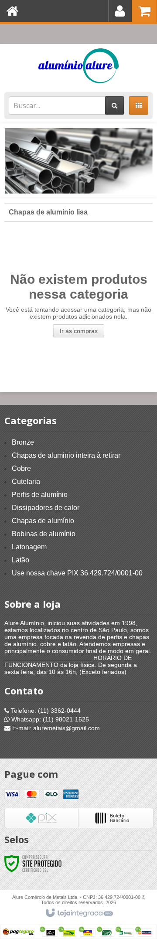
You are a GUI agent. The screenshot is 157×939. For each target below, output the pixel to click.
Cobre (21, 468)
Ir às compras (79, 330)
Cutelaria (26, 481)
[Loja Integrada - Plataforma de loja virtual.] (78, 913)
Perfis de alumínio (40, 494)
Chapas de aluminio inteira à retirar (66, 455)
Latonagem (29, 547)
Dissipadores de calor (45, 507)
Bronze (23, 442)
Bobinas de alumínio (43, 534)
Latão (20, 560)
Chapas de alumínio (43, 520)
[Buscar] (114, 105)
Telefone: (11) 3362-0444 (45, 710)
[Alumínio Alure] (78, 65)
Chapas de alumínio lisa (48, 212)
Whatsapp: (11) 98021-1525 (49, 719)
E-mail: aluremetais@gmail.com (55, 728)
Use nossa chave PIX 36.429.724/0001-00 (77, 573)
